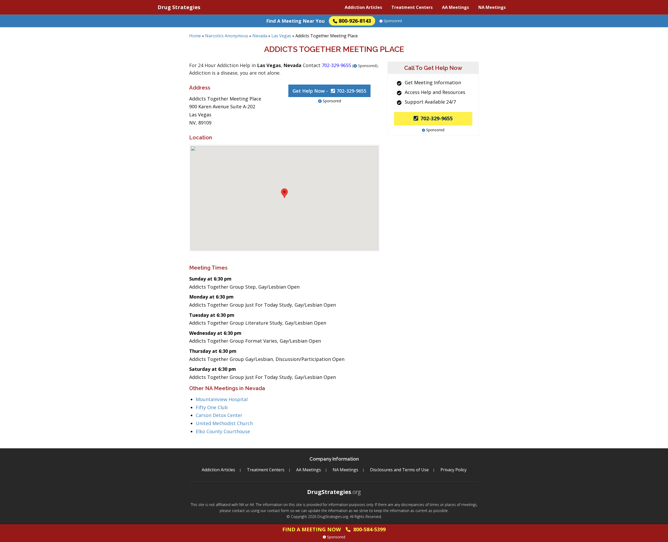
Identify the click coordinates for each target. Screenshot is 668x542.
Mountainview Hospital (222, 399)
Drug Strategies (179, 7)
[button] (284, 193)
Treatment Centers (412, 7)
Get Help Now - (329, 91)
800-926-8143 (355, 20)
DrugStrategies (334, 492)
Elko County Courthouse (223, 431)
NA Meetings (492, 7)
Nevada (259, 36)
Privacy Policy (453, 470)
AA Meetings (455, 7)
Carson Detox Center (219, 415)
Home (195, 36)
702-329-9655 (436, 118)
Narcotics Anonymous (226, 36)
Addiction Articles (363, 7)
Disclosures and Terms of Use (399, 470)
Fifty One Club (212, 407)
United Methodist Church (224, 423)
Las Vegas (281, 36)
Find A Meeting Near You (295, 21)
